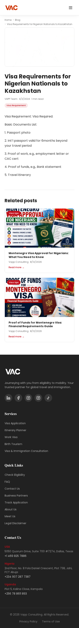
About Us (10, 509)
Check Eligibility (15, 475)
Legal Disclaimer (15, 523)
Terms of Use (51, 621)
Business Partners (16, 495)
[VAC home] (11, 8)
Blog (17, 20)
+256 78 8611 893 (16, 594)
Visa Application (15, 423)
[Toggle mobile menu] (70, 8)
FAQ (7, 482)
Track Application (16, 502)
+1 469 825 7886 (15, 556)
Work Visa (11, 437)
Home (8, 20)
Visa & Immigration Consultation (26, 451)
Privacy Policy (28, 621)
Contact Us (12, 489)
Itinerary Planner (15, 430)
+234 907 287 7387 (17, 577)
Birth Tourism (13, 444)
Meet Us (10, 516)
